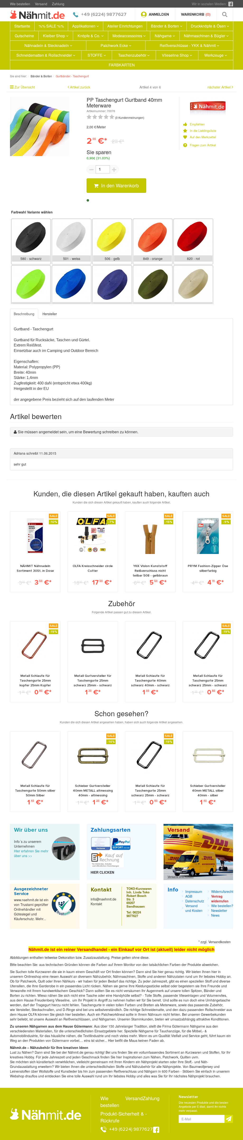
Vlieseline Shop (176, 55)
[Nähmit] (208, 105)
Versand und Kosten (181, 876)
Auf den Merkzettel (203, 137)
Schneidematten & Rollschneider (44, 55)
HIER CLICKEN (102, 872)
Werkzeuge (214, 55)
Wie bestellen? (222, 905)
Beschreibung (24, 313)
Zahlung (58, 3)
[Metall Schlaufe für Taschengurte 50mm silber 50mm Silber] (35, 756)
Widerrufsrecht (222, 891)
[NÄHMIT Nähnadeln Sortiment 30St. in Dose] (35, 536)
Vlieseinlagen (189, 995)
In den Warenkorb (119, 185)
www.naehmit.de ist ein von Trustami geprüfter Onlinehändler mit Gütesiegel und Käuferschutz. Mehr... (31, 909)
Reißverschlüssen (76, 1019)
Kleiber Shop (54, 35)
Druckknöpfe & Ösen (209, 26)
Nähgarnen (107, 1019)
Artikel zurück (80, 87)
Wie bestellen (20, 3)
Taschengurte (92, 1004)
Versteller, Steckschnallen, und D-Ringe (45, 1009)
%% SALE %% (51, 26)
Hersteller (49, 313)
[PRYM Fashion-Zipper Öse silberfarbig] (208, 536)
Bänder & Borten (165, 26)
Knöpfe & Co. (89, 35)
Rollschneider (215, 1009)
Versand (41, 3)
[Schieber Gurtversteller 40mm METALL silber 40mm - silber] (208, 756)
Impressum (193, 891)
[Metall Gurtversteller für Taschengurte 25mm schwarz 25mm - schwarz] (93, 646)
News (215, 915)
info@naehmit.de (103, 899)
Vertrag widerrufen (220, 898)
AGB (188, 896)
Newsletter (219, 910)
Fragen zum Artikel (203, 145)
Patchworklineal (113, 1014)
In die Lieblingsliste (203, 131)
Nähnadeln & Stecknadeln (47, 45)
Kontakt (96, 903)
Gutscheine (24, 35)
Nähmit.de (75, 1052)
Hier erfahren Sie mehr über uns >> (31, 853)
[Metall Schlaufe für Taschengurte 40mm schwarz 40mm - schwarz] (150, 646)
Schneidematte (152, 1009)
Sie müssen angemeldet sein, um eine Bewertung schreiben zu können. (78, 431)
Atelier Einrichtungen (125, 26)
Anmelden (159, 14)
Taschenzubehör (132, 55)
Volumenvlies (216, 995)
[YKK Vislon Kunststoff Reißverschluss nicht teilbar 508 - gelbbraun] (150, 536)
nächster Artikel (219, 87)
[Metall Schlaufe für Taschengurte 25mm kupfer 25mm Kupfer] (35, 646)
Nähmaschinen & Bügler (205, 35)
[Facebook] (230, 3)
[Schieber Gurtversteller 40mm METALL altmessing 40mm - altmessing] (93, 756)
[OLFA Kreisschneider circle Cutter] (93, 536)
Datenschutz (194, 901)
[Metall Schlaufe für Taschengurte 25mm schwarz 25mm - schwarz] (208, 646)
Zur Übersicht (24, 87)
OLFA (33, 1014)
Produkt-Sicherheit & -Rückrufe (123, 1117)
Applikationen (84, 26)
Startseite (22, 26)
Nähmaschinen (124, 976)
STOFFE (95, 55)
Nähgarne (164, 35)
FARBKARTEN (122, 65)
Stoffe (157, 995)
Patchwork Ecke (115, 45)
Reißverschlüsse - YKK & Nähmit (188, 45)
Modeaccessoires (127, 35)
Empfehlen (197, 124)
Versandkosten (219, 941)
